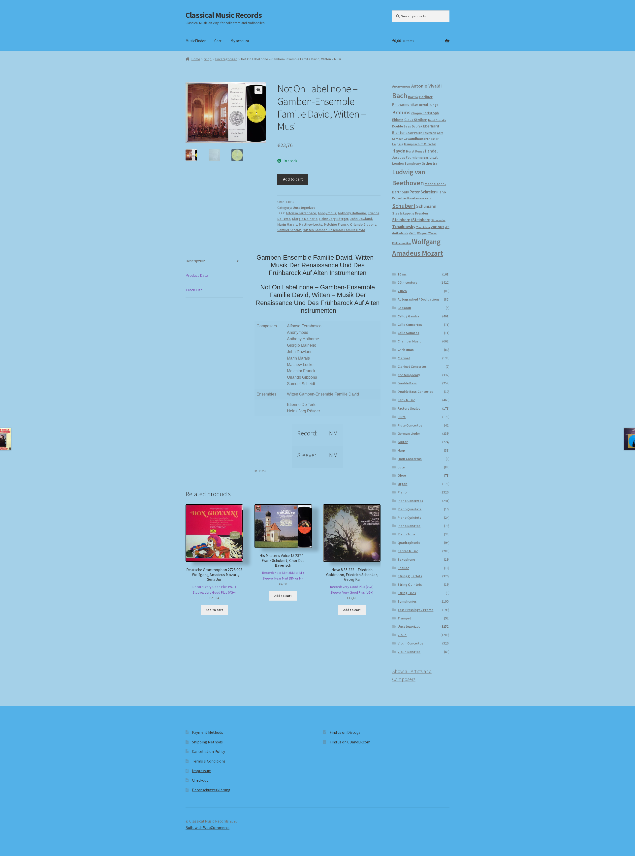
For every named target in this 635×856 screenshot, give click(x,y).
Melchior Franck (336, 224)
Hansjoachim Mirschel (420, 144)
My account (240, 40)
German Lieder (409, 433)
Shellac (403, 568)
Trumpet (404, 618)
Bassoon (404, 308)
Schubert (403, 205)
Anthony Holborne (352, 213)
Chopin (416, 113)
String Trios (407, 593)
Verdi (412, 233)
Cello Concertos (410, 324)
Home (195, 59)
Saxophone (406, 559)
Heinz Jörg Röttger (333, 218)
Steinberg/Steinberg (411, 219)
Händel (431, 151)
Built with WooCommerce (207, 827)
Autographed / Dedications (419, 299)
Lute (401, 467)
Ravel (411, 198)
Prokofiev (399, 198)
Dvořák (417, 126)
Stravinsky (438, 220)
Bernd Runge (428, 105)
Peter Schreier (423, 192)
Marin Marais (287, 224)
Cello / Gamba (408, 316)
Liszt (433, 157)
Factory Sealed (409, 408)
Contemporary (409, 375)
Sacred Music (408, 551)
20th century (407, 282)
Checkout (200, 780)
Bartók (413, 97)
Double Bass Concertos (415, 391)
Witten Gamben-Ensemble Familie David (334, 230)
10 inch (403, 274)
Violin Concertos (410, 643)
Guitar (403, 442)
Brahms (401, 112)
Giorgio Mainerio (305, 218)
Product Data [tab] (197, 275)
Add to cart (293, 179)
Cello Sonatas (408, 333)
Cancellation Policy (208, 751)
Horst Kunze (415, 151)
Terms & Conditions (208, 761)
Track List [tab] (194, 289)
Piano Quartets (409, 509)
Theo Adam (423, 227)
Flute (402, 417)
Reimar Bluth (423, 198)
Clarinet (404, 358)
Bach (399, 95)
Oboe (402, 475)
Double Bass (401, 126)
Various (437, 226)
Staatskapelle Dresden (410, 213)
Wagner (422, 233)
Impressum (201, 770)
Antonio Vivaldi (426, 86)
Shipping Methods (207, 741)
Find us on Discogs (345, 732)
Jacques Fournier (405, 157)
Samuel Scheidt (289, 230)
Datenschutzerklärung (211, 789)
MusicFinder (196, 40)
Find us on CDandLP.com (350, 741)
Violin (402, 635)
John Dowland (361, 218)
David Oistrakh (437, 120)
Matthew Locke (310, 224)
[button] (258, 90)
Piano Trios (406, 534)
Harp (401, 450)
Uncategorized (226, 59)
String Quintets (410, 584)
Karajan (424, 157)
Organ (402, 484)
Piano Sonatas (409, 525)
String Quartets (410, 576)
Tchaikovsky (403, 226)
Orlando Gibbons (363, 224)
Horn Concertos (410, 459)
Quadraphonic (409, 542)
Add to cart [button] (214, 610)
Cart (218, 40)
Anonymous (327, 213)
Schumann (426, 206)
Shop (208, 59)
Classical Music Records (224, 15)
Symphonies (407, 601)
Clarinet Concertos (412, 366)
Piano (441, 192)
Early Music (406, 400)
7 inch (402, 291)
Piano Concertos (410, 500)
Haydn (398, 151)
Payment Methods (207, 732)
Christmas (406, 349)
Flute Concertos (410, 425)
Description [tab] (195, 260)
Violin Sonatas (409, 651)
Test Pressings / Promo (415, 610)
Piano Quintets (409, 517)
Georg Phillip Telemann (421, 133)
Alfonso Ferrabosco (301, 213)
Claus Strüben (415, 119)
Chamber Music (409, 341)
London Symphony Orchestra (414, 163)
